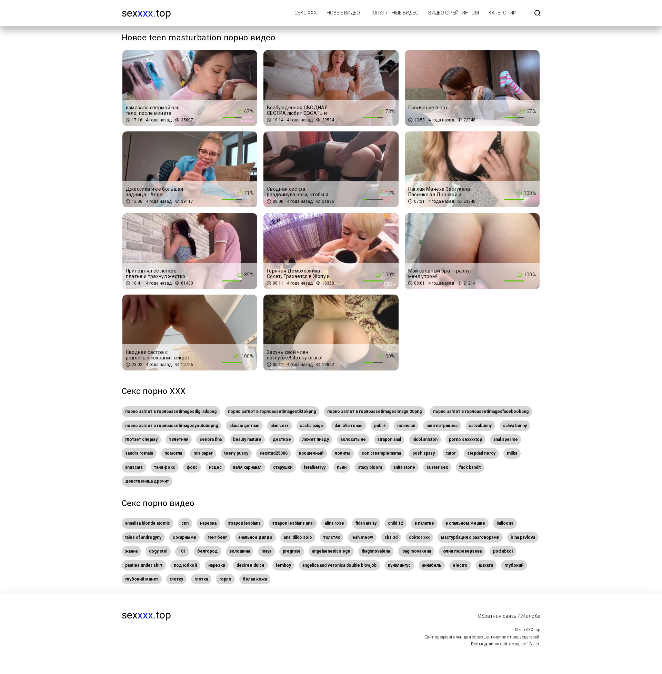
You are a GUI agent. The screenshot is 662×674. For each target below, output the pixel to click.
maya (266, 551)
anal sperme (505, 439)
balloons (504, 523)
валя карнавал (247, 467)
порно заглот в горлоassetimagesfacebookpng (481, 411)
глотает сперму (141, 439)
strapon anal (389, 439)
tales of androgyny (143, 537)
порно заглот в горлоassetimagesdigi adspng (171, 411)
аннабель (431, 565)
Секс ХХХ (305, 13)
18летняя (178, 439)
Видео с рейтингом (453, 13)
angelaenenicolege (331, 551)
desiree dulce (250, 565)
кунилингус (399, 565)
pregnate (292, 551)
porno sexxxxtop (465, 439)
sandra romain (139, 453)
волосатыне (353, 439)
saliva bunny (515, 425)
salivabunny (480, 425)
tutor (451, 453)
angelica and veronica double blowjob (339, 565)
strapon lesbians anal (292, 523)
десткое (282, 439)
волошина (239, 551)
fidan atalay (366, 523)
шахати (486, 565)
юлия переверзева (462, 551)
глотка (201, 579)
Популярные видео (394, 13)
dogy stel (158, 551)
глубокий (513, 565)
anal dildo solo (298, 537)
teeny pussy (236, 453)
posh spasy (423, 453)
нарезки (216, 565)
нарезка (208, 523)
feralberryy (314, 467)
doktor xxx (419, 537)
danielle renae (348, 425)
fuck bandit (470, 467)
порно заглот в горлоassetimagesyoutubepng (171, 425)
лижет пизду (315, 439)
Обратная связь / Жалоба (509, 616)
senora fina (211, 439)
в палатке (424, 523)
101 (182, 551)
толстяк (331, 537)
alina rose (334, 523)
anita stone (404, 467)
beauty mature (247, 439)
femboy (283, 565)
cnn (185, 523)
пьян (342, 467)
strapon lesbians (244, 523)
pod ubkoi (503, 551)
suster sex (437, 467)
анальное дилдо (255, 537)
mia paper (203, 453)
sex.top (146, 13)
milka (512, 453)
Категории (502, 13)
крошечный (311, 453)
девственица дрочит (147, 481)
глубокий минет (141, 579)
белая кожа (255, 579)
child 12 (395, 523)
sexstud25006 (274, 453)
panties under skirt (143, 565)
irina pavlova (523, 537)
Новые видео (343, 13)
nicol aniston (425, 439)
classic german (244, 425)
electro (460, 565)
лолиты (342, 453)
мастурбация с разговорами (470, 537)
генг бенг (217, 537)
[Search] (537, 13)
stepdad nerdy (481, 453)
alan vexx (280, 425)
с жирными (184, 537)
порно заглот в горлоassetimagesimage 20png (374, 411)
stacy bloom (370, 467)
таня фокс (164, 467)
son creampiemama (381, 453)
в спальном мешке (465, 523)
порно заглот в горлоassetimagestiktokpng (272, 411)
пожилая (406, 425)
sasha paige (311, 425)
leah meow (362, 537)
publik (380, 425)
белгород (207, 551)
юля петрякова (442, 425)
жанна (131, 551)
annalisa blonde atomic (147, 523)
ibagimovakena (416, 551)
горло (225, 579)
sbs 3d (391, 537)
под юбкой (185, 565)
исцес (215, 467)
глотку (176, 579)
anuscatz (134, 467)
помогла (173, 453)
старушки (282, 467)
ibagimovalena (376, 551)
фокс (192, 467)
